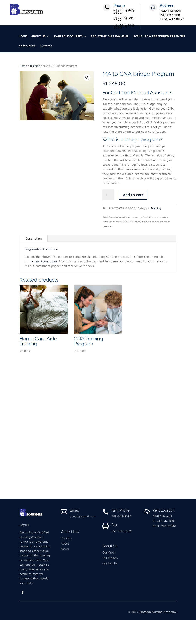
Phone (119, 5)
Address (167, 5)
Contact (46, 45)
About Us (38, 36)
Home (23, 36)
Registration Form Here (41, 249)
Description (33, 238)
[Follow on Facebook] (23, 592)
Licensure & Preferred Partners (159, 36)
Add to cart (133, 195)
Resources (27, 45)
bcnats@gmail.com (43, 261)
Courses (66, 538)
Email (74, 510)
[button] (87, 77)
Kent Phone (120, 510)
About (65, 543)
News (65, 549)
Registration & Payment (109, 36)
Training (35, 65)
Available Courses (68, 36)
